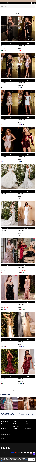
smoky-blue (23, 346)
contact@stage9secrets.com (5, 434)
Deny (33, 459)
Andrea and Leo (3, 193)
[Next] (22, 389)
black (2, 50)
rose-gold (1, 272)
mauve (5, 50)
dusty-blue (4, 50)
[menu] (1, 3)
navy (21, 124)
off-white (1, 198)
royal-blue (5, 309)
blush (19, 309)
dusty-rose (21, 272)
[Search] (28, 3)
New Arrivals (5, 6)
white (2, 87)
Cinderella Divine (3, 45)
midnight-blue (4, 383)
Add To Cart (9, 43)
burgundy (20, 272)
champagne (21, 309)
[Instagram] (4, 448)
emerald (1, 50)
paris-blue (20, 87)
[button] (16, 13)
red (20, 50)
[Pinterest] (6, 448)
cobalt (20, 161)
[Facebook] (1, 448)
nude (1, 124)
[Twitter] (9, 448)
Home (2, 6)
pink (19, 87)
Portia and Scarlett (21, 45)
